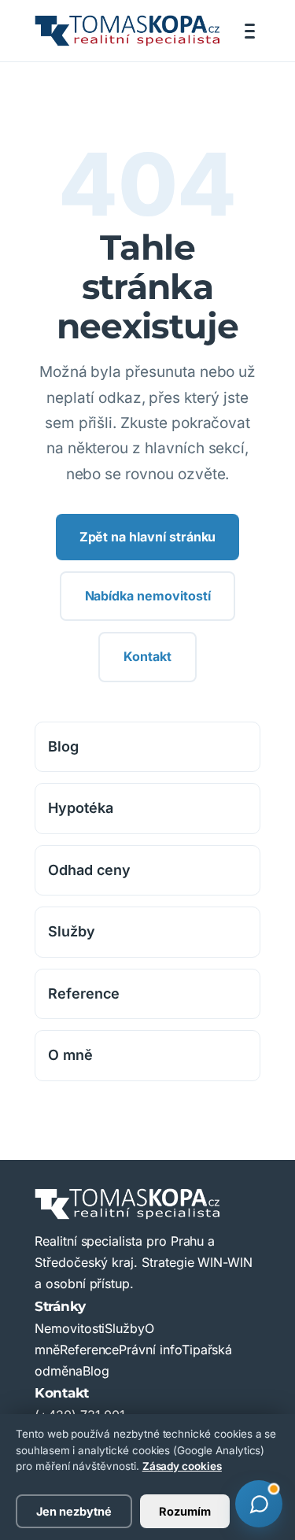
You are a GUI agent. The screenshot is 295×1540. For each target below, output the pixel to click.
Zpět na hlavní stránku (147, 537)
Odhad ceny (89, 870)
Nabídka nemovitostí (148, 596)
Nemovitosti (70, 1328)
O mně (70, 1055)
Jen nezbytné (74, 1511)
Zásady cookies (182, 1466)
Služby (71, 931)
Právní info (150, 1349)
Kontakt (147, 656)
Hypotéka (80, 808)
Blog (63, 746)
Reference (84, 993)
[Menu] (249, 31)
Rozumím (185, 1511)
